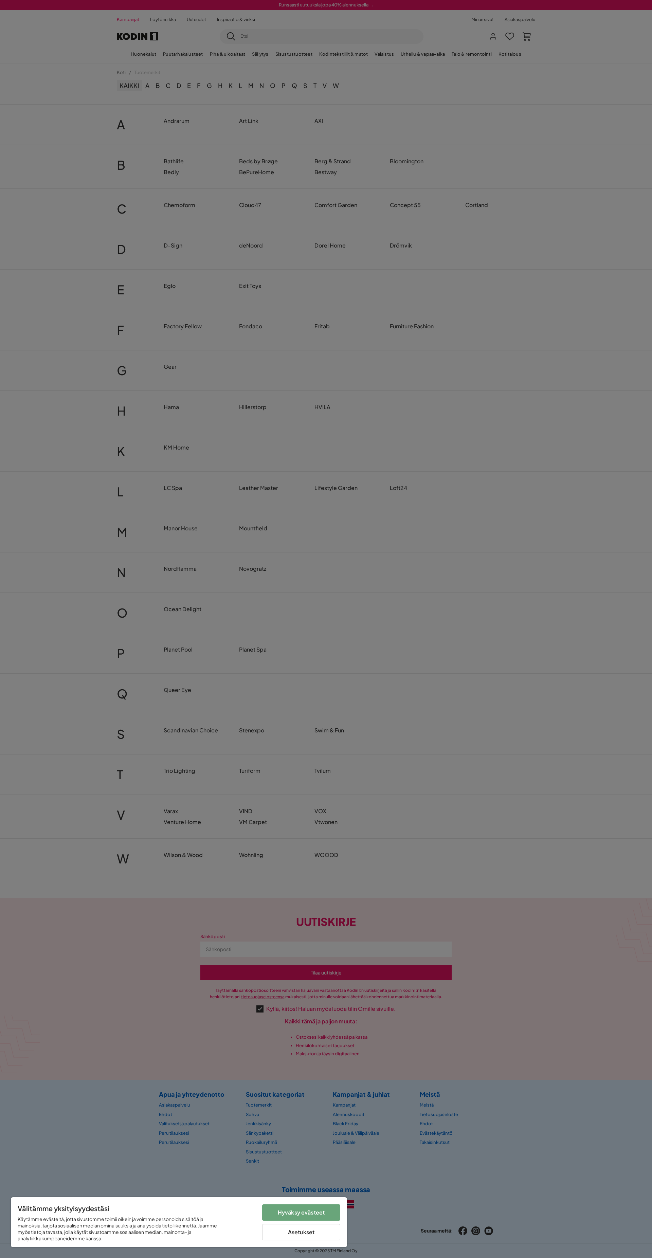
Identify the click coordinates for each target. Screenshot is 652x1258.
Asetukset (301, 1232)
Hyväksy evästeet (301, 1212)
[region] (179, 1222)
